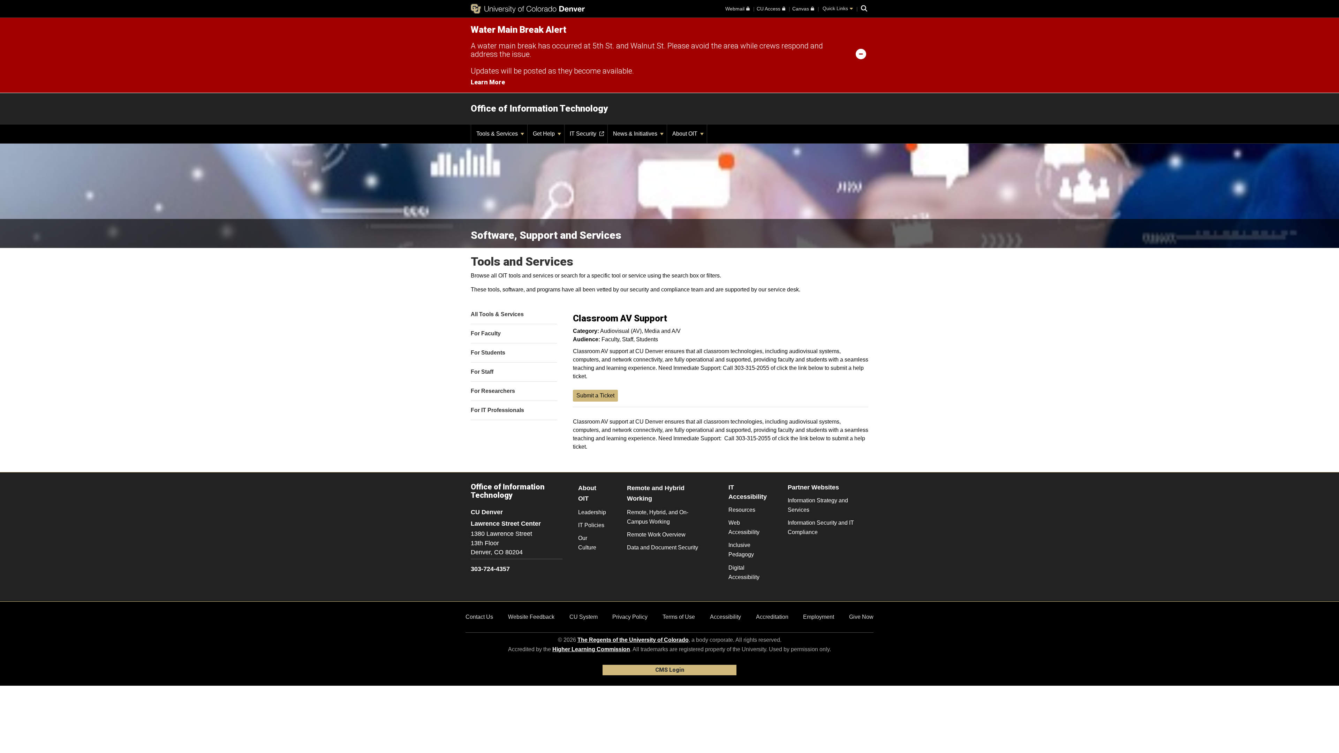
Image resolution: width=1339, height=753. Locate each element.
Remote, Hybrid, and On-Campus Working (657, 517)
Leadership (592, 512)
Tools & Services (497, 134)
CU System (583, 617)
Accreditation (772, 617)
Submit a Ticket (595, 395)
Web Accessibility (743, 527)
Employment (818, 617)
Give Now (861, 617)
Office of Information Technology (539, 108)
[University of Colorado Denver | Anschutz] (528, 9)
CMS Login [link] (669, 670)
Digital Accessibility (743, 572)
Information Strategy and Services (818, 505)
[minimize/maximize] (861, 54)
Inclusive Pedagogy (741, 549)
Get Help (544, 134)
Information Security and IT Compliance (821, 527)
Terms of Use (679, 617)
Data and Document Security (662, 547)
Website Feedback (531, 617)
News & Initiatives (636, 134)
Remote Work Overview (656, 535)
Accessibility (725, 617)
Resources (741, 510)
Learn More (488, 82)
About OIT (685, 134)
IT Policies (591, 525)
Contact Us (479, 617)
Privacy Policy (630, 617)
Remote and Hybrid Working (655, 493)
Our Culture (587, 542)
